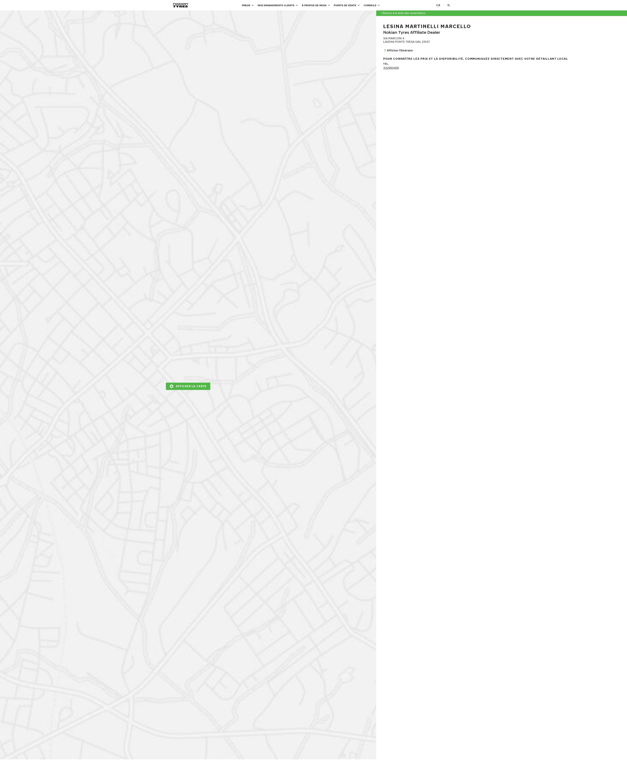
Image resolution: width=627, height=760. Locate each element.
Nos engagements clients (276, 5)
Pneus (246, 5)
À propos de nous (314, 5)
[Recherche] (448, 5)
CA (438, 5)
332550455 (391, 68)
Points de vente (345, 5)
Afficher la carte (191, 386)
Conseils (370, 5)
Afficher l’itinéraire (400, 50)
